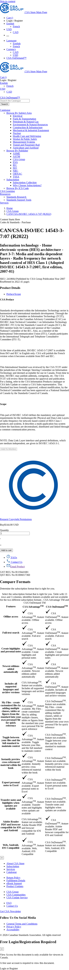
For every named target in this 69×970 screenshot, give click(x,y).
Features (11, 606)
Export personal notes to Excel (11, 784)
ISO (15, 168)
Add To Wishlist (8, 449)
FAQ (9, 903)
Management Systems (24, 142)
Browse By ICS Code (17, 188)
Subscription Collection (25, 182)
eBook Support (14, 883)
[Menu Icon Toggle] (7, 36)
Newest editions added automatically (10, 669)
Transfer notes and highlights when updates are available (10, 804)
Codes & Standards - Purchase (15, 222)
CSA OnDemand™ (16, 58)
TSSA (16, 176)
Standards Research (16, 197)
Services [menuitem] (4, 202)
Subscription (12, 866)
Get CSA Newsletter (10, 911)
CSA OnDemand (57, 606)
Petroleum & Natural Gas (26, 121)
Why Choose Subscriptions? (27, 185)
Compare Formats (15, 582)
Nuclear (17, 133)
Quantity (4, 530)
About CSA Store (15, 863)
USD (9, 29)
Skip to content (7, 1)
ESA (15, 162)
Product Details (10, 288)
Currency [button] (11, 49)
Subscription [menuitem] (12, 179)
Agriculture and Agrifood (26, 147)
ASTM (16, 156)
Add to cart (6, 550)
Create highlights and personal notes (11, 650)
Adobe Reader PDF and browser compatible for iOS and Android (11, 826)
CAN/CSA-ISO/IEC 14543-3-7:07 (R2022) (28, 214)
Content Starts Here (10, 219)
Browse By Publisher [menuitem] (17, 150)
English (17, 43)
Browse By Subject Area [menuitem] (19, 113)
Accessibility (12, 929)
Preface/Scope (13, 294)
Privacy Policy (13, 926)
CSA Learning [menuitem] (7, 191)
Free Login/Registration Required (28, 942)
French (16, 26)
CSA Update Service (17, 897)
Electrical (17, 116)
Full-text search (10, 632)
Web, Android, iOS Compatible (10, 846)
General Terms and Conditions (21, 923)
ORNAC (17, 173)
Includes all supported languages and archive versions (11, 688)
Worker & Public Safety (25, 139)
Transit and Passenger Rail (26, 144)
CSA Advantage (33, 606)
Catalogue (11, 872)
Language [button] (11, 40)
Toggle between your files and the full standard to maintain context (10, 741)
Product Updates (14, 886)
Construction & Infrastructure (28, 127)
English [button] (10, 23)
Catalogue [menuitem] (5, 110)
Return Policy (13, 877)
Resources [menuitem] (5, 194)
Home (9, 208)
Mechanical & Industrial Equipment (31, 130)
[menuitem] (41, 116)
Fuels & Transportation (24, 118)
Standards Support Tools (18, 199)
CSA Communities (16, 894)
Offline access (11, 616)
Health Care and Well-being (27, 136)
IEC (15, 165)
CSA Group (19, 159)
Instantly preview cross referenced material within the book (10, 763)
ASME (16, 153)
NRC (15, 171)
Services (10, 869)
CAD (15, 32)
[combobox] (15, 100)
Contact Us (12, 906)
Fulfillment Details (15, 880)
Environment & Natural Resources (30, 124)
